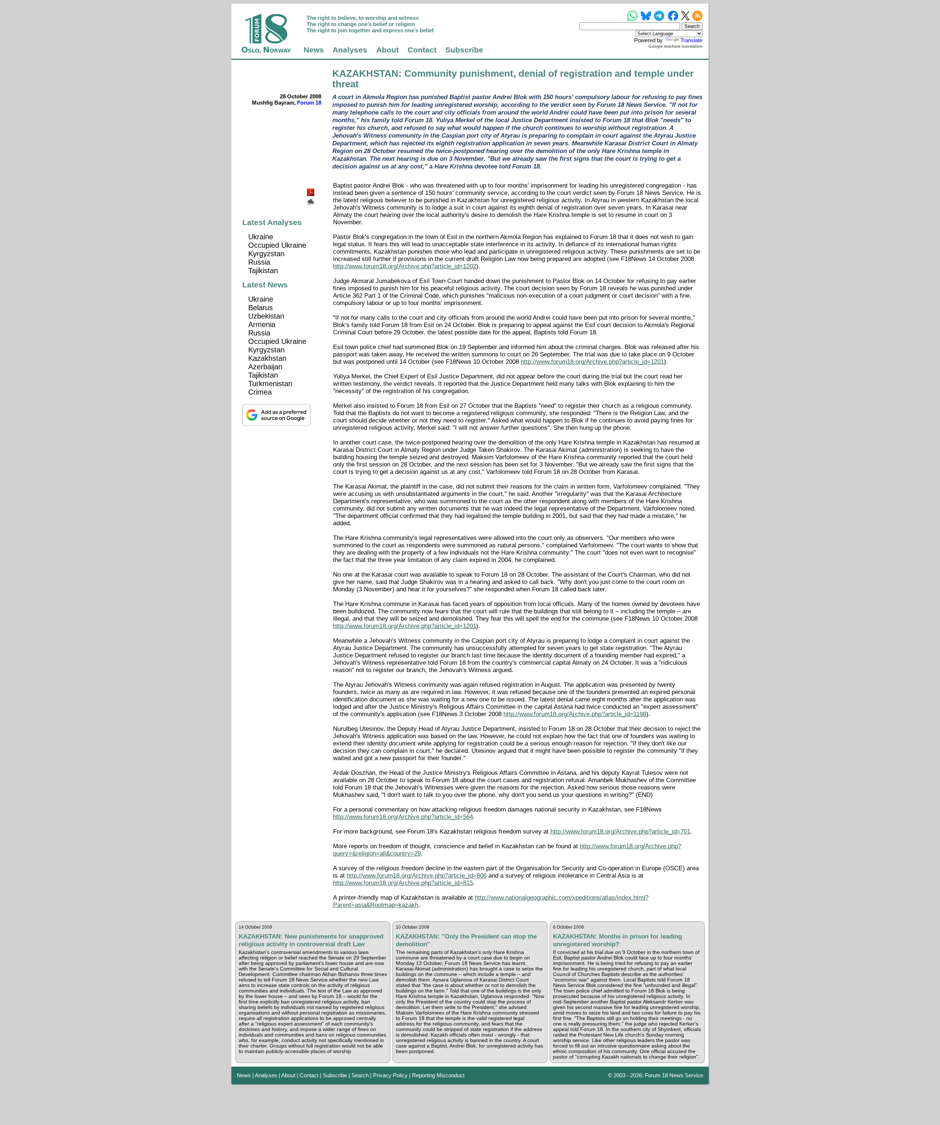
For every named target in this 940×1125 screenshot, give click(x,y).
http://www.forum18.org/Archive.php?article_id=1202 (404, 266)
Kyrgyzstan (266, 254)
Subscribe (464, 50)
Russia (259, 262)
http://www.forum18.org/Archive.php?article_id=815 (403, 882)
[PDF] (311, 190)
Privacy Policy (390, 1075)
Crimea (260, 392)
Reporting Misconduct (438, 1075)
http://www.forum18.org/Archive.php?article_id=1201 (592, 361)
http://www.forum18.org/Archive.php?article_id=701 (620, 831)
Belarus (260, 308)
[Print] (311, 199)
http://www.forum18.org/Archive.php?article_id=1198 (574, 714)
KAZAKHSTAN (365, 73)
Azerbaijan (265, 367)
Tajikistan (263, 270)
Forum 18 (309, 102)
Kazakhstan (267, 358)
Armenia (261, 324)
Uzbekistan (266, 316)
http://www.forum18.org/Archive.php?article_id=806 (417, 875)
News (314, 50)
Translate (691, 40)
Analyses (350, 50)
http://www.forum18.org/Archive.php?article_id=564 (403, 816)
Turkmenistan (270, 384)
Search (360, 1075)
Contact (422, 50)
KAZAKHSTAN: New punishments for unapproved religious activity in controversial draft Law (311, 940)
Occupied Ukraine (277, 245)
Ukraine (260, 237)
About (387, 50)
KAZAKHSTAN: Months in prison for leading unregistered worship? (617, 940)
